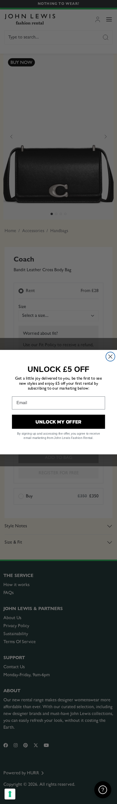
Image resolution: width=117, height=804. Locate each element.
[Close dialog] (110, 356)
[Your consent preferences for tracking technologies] (10, 794)
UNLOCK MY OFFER (58, 421)
